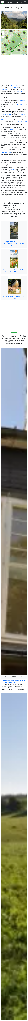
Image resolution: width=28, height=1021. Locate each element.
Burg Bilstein (21, 100)
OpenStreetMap (21, 54)
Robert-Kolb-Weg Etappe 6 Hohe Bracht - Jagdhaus (13, 681)
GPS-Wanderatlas (12, 2)
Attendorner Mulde (6, 114)
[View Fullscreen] (3, 37)
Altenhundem (12, 129)
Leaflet (12, 54)
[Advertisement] (14, 70)
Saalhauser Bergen (21, 121)
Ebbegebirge (5, 89)
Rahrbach (22, 114)
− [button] (2, 34)
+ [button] (2, 32)
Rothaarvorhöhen (6, 120)
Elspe (23, 149)
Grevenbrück (19, 91)
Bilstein (19, 104)
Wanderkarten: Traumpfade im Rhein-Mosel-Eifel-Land (14, 271)
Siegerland (14, 87)
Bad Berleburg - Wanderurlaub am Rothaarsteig (14, 297)
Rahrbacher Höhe (16, 85)
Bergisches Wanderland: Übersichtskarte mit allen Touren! (14, 243)
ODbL (25, 54)
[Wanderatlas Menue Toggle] (25, 2)
